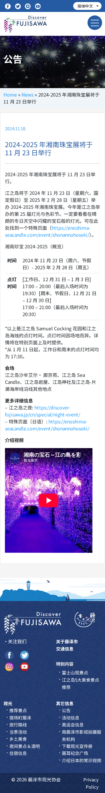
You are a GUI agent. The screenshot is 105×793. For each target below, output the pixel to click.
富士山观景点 (75, 672)
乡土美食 (18, 739)
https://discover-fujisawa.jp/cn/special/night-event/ (42, 411)
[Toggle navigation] (95, 22)
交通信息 (65, 649)
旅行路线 (18, 724)
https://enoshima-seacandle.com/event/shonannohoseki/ (47, 231)
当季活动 (18, 732)
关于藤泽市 (67, 641)
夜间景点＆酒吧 (24, 746)
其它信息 (65, 703)
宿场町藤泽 (20, 717)
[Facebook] (8, 6)
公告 (66, 710)
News (28, 94)
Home (10, 94)
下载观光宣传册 (77, 746)
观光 (8, 703)
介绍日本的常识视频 (81, 760)
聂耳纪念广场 (75, 753)
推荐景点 (18, 710)
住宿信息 (18, 753)
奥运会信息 (73, 724)
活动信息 (70, 717)
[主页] (33, 622)
